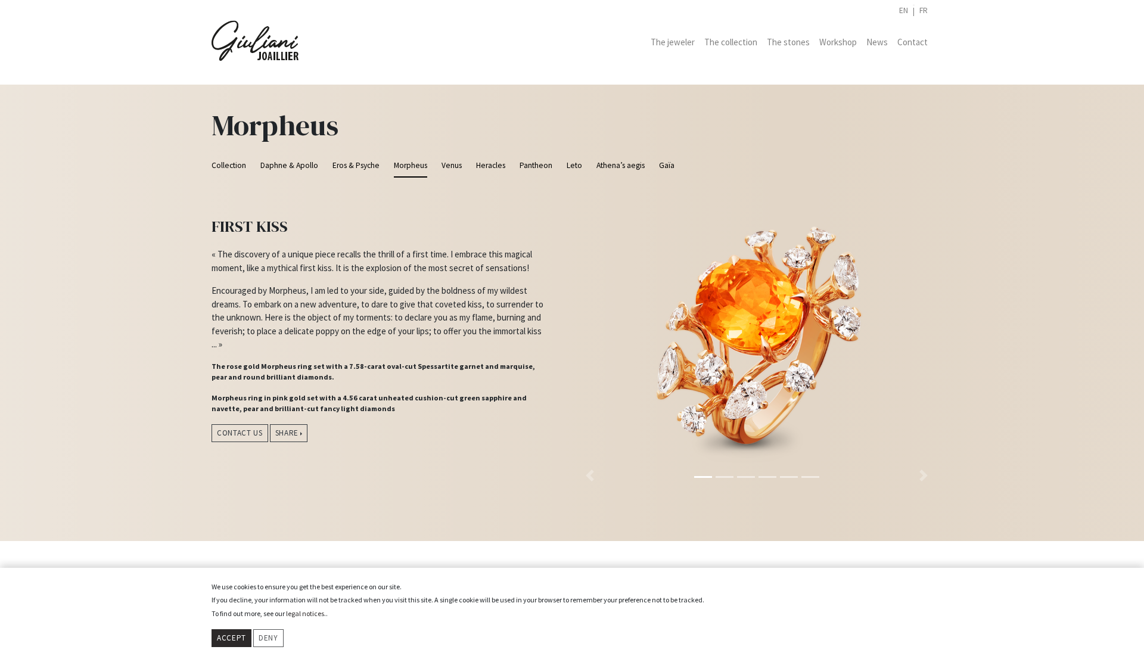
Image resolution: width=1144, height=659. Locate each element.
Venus (452, 165)
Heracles (490, 165)
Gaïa (666, 165)
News (877, 42)
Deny (268, 638)
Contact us (240, 433)
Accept (231, 638)
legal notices (305, 613)
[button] (590, 337)
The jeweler (673, 42)
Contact (912, 42)
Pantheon (536, 165)
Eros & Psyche (356, 165)
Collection (229, 165)
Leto (574, 165)
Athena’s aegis (620, 165)
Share (287, 433)
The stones (788, 42)
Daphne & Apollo (289, 165)
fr (923, 10)
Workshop (838, 42)
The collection (730, 42)
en (903, 10)
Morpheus (410, 165)
